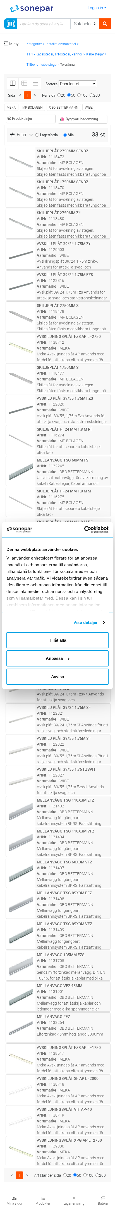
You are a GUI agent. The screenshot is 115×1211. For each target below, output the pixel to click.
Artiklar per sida (47, 1175)
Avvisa (57, 676)
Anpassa (54, 658)
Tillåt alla (57, 640)
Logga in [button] (95, 7)
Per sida (48, 95)
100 (84, 95)
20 (63, 95)
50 (73, 95)
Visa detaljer (85, 622)
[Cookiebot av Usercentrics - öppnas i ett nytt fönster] (91, 529)
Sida (11, 95)
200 (96, 95)
